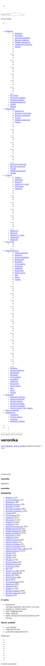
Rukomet (19, 271)
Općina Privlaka (17, 404)
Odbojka (19, 268)
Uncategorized (12, 582)
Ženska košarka (22, 40)
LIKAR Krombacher (23, 44)
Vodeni (9, 175)
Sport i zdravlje (12, 410)
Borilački (19, 262)
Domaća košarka (22, 38)
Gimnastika (20, 264)
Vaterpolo (19, 186)
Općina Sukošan (17, 406)
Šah (16, 275)
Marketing (10, 412)
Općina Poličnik (17, 399)
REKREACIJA (11, 564)
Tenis (17, 277)
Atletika (18, 255)
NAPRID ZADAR (17, 421)
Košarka (9, 31)
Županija (10, 395)
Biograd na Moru (17, 397)
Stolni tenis (20, 273)
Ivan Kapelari (7, 446)
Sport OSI (10, 242)
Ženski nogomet (22, 115)
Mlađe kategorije (22, 42)
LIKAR (13, 104)
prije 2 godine (20, 446)
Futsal (17, 118)
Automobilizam (22, 257)
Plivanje (18, 182)
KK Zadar (19, 36)
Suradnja (14, 415)
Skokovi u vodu (22, 184)
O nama (13, 419)
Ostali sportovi (12, 251)
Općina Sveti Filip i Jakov (21, 408)
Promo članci (16, 417)
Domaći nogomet (23, 113)
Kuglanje (19, 266)
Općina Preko (16, 401)
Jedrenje (19, 180)
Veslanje (18, 189)
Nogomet (10, 109)
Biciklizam (19, 259)
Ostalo (18, 47)
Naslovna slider (12, 533)
